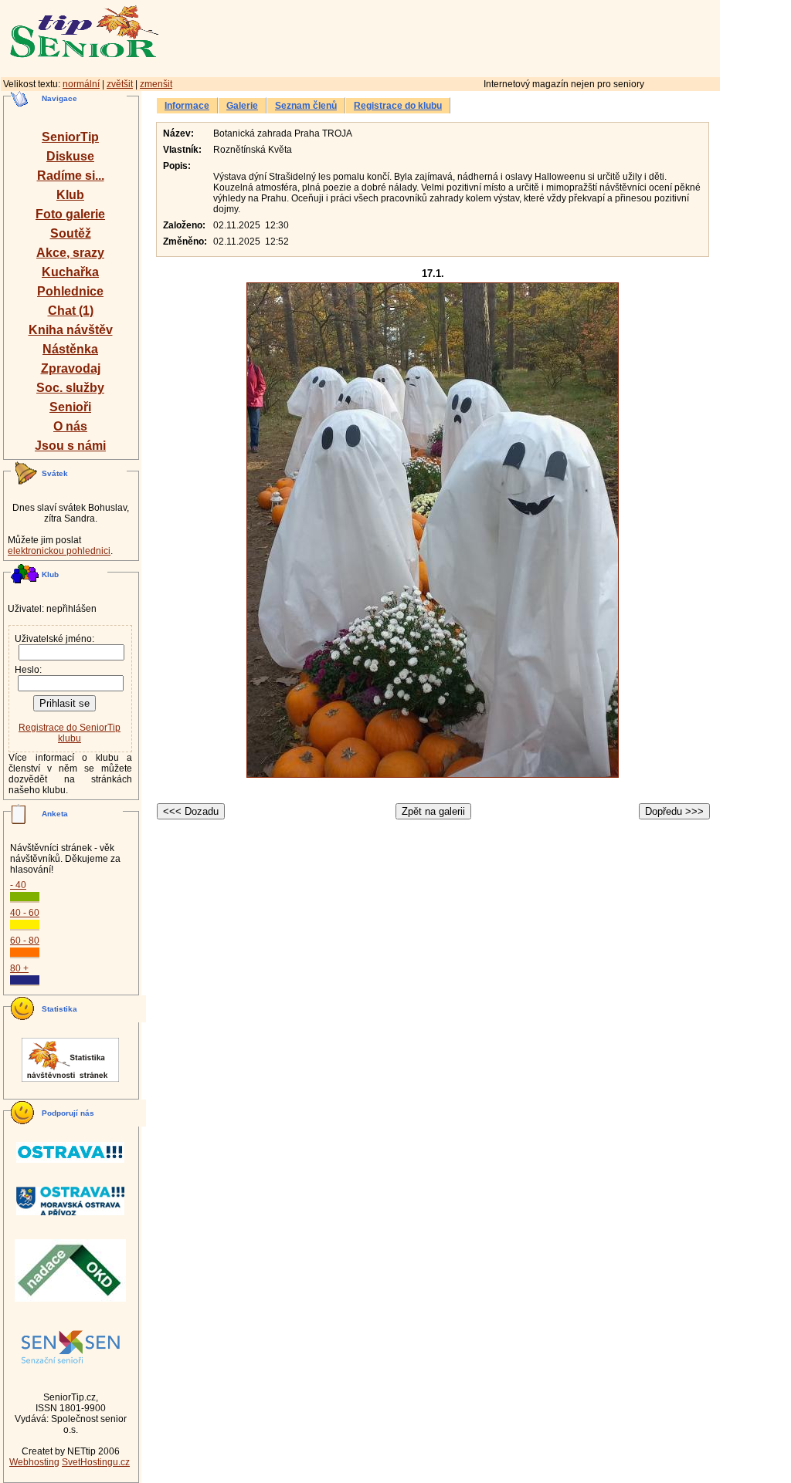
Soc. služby (70, 387)
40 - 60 (24, 912)
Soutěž (70, 233)
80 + (19, 968)
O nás (70, 426)
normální (81, 84)
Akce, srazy (70, 252)
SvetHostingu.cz (96, 1462)
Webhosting (34, 1462)
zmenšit (156, 84)
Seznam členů (306, 105)
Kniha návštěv (71, 329)
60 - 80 (24, 940)
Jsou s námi (70, 445)
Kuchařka (70, 272)
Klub (70, 194)
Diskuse (70, 156)
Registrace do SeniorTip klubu (70, 733)
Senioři (70, 407)
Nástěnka (70, 349)
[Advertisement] (506, 36)
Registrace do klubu (398, 105)
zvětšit (120, 84)
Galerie (242, 105)
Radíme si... (70, 175)
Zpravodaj (70, 368)
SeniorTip (70, 137)
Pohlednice (70, 291)
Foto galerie (70, 214)
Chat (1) (70, 310)
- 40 (18, 885)
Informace (187, 105)
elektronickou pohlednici (59, 551)
